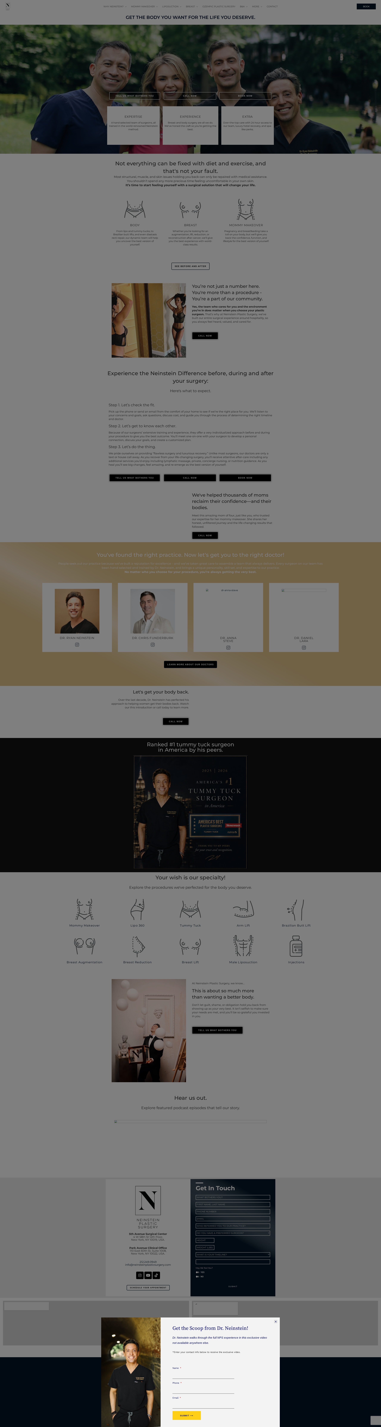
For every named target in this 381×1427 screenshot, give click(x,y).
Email (175, 1397)
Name (175, 1368)
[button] (276, 1321)
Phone (176, 1383)
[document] (190, 713)
